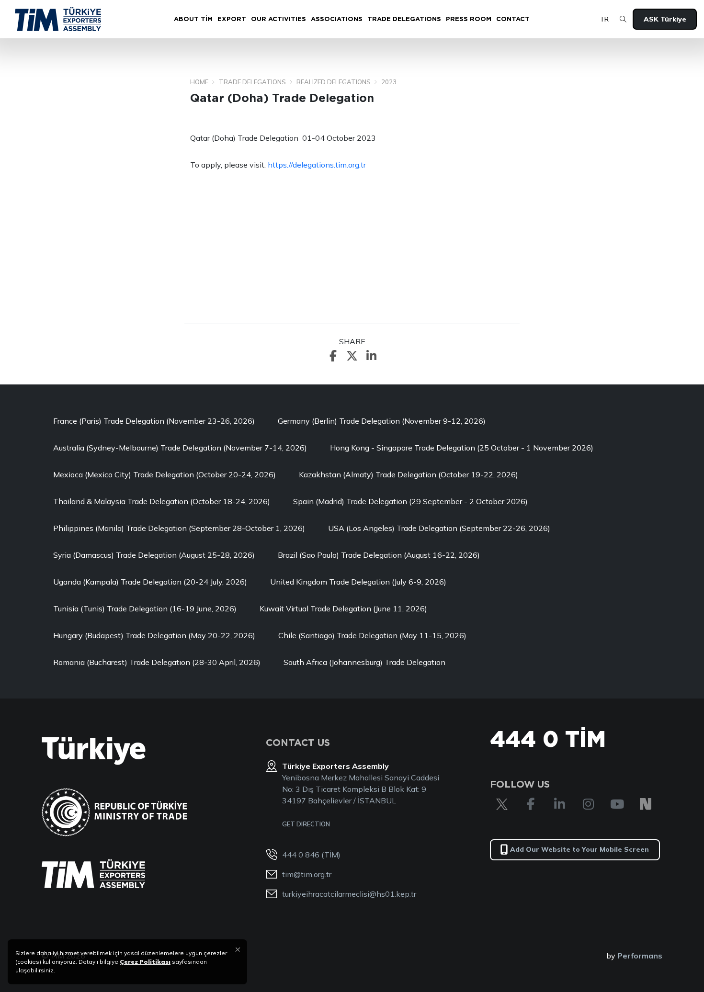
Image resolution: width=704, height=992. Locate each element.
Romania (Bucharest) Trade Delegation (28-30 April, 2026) (157, 662)
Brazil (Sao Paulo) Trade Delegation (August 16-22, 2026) (379, 555)
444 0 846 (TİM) (311, 854)
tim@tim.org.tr (306, 874)
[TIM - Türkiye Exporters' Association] (58, 19)
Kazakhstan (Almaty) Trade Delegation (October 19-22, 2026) (408, 474)
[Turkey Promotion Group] (94, 751)
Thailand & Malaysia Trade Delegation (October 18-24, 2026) (161, 501)
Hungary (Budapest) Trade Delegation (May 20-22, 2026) (154, 635)
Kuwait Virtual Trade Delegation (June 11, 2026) (343, 608)
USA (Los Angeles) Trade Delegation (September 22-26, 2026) (439, 528)
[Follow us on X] (502, 804)
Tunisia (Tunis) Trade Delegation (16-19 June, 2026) (145, 608)
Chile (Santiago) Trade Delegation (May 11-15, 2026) (372, 635)
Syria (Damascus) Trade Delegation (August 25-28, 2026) (154, 555)
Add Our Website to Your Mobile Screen (579, 849)
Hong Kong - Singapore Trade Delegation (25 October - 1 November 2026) (461, 447)
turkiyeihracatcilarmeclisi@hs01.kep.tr (349, 894)
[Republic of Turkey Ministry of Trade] (114, 812)
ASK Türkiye (665, 19)
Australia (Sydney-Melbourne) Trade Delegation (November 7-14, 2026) (180, 447)
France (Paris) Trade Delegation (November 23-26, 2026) (154, 421)
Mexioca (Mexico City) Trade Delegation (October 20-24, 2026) (164, 474)
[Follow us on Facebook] (531, 804)
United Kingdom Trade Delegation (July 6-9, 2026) (358, 581)
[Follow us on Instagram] (588, 804)
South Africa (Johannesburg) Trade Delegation (364, 662)
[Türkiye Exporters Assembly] (93, 873)
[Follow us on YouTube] (617, 804)
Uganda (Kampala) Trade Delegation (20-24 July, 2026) (150, 581)
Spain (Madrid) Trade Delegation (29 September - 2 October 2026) (410, 501)
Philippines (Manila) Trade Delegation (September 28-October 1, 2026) (179, 528)
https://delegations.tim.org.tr (317, 164)
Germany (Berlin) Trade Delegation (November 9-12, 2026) (382, 421)
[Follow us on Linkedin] (559, 804)
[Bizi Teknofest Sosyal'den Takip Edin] (646, 804)
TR (604, 19)
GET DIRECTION (306, 824)
